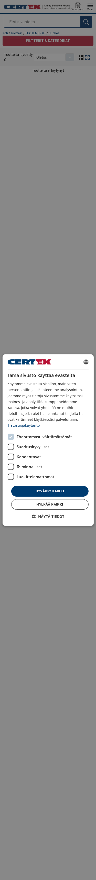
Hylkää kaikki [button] (49, 504)
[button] (48, 516)
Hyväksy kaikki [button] (50, 491)
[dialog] (47, 440)
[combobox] (86, 361)
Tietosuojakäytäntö (23, 425)
